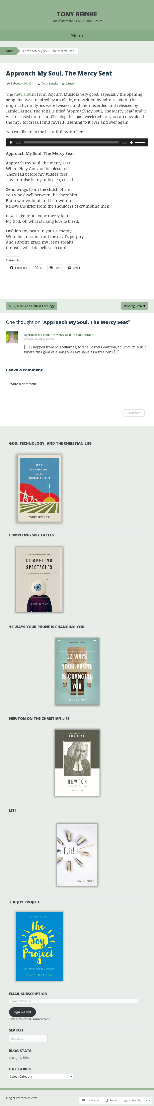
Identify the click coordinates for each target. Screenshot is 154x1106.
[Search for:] (28, 1038)
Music (70, 83)
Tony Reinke (77, 14)
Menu (77, 35)
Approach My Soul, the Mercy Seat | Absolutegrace (58, 335)
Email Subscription (28, 993)
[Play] (11, 142)
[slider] (140, 142)
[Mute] (132, 142)
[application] (77, 142)
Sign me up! (22, 1012)
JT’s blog (58, 116)
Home (8, 51)
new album (25, 94)
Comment (134, 413)
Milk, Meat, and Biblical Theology (32, 306)
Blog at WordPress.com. (22, 1098)
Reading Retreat (134, 306)
